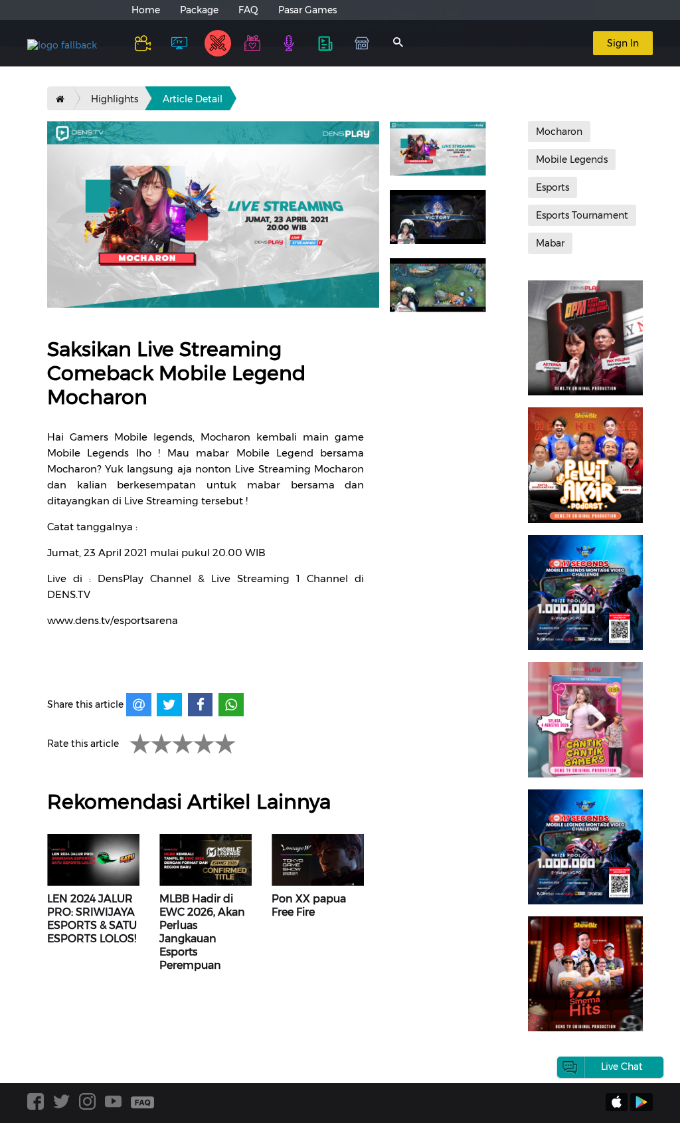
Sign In (623, 43)
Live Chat (622, 1066)
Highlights (114, 99)
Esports (552, 187)
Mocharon (559, 132)
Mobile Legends (572, 159)
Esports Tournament (582, 215)
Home (145, 10)
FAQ (248, 10)
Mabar (550, 243)
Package (199, 10)
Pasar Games (307, 10)
